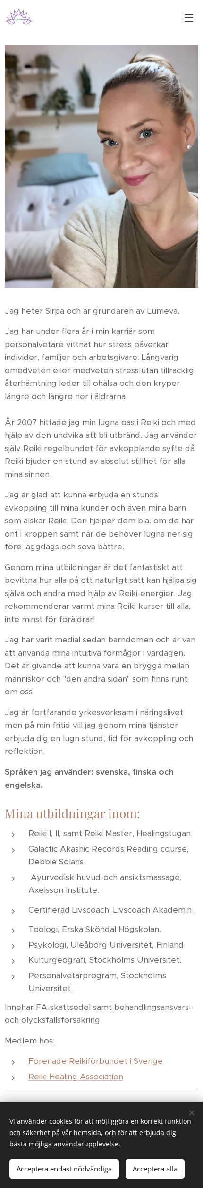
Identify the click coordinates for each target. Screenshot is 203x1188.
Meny (188, 17)
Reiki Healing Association (75, 1076)
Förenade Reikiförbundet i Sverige (95, 1061)
